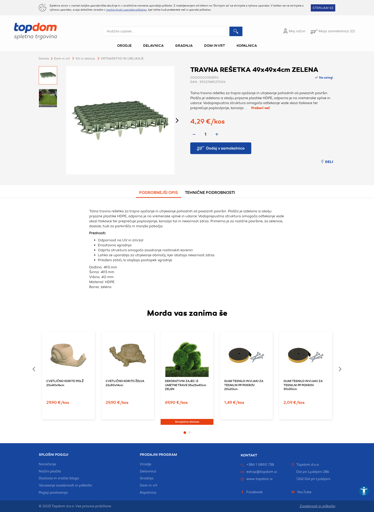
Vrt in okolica (85, 58)
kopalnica (148, 492)
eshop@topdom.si (261, 472)
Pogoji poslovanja (53, 492)
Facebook (254, 492)
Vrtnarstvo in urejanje (122, 58)
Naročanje (47, 464)
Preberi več (260, 108)
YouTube (304, 492)
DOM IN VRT (62, 58)
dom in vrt (148, 485)
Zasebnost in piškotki (317, 506)
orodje (145, 464)
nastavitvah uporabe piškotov (126, 9)
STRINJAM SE (323, 8)
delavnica (148, 471)
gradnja (146, 478)
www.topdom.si (259, 479)
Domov (44, 58)
